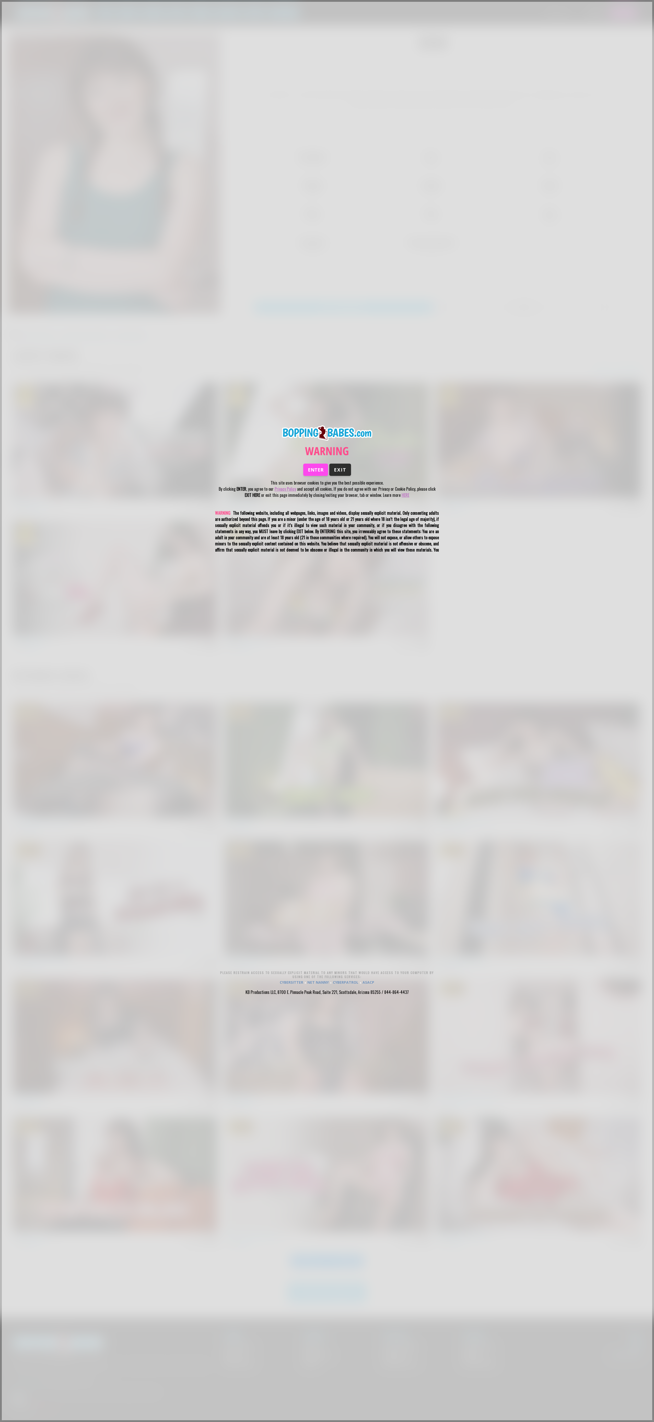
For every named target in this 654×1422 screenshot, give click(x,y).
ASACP (368, 982)
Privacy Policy (285, 489)
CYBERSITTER (291, 982)
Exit (340, 470)
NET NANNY (318, 982)
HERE (405, 495)
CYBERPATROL (345, 982)
